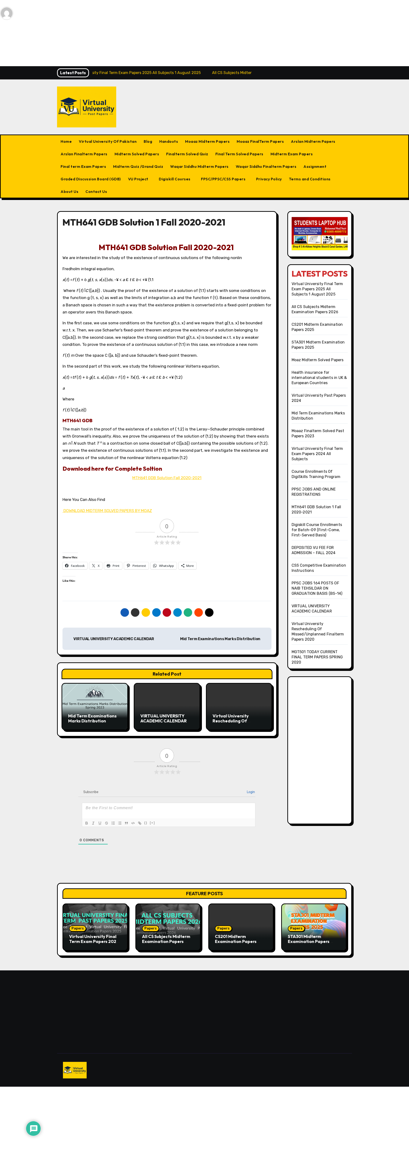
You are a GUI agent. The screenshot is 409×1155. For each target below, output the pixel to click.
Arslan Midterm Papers (313, 141)
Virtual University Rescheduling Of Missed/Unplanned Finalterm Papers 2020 (236, 723)
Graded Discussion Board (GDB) (91, 179)
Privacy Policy (269, 179)
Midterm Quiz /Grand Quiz (138, 166)
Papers (77, 928)
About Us (69, 191)
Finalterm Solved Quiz (187, 154)
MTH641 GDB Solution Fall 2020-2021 (166, 477)
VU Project (138, 179)
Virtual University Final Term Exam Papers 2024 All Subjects (317, 453)
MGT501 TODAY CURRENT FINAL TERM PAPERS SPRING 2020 (317, 657)
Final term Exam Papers (83, 166)
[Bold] (86, 823)
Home (66, 141)
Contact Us (96, 191)
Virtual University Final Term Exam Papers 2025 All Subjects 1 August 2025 (317, 289)
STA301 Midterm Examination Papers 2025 (308, 941)
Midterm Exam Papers (292, 154)
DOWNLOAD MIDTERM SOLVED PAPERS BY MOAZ (107, 510)
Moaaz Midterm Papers (207, 141)
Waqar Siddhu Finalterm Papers (266, 166)
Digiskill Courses (175, 179)
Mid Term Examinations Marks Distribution (220, 639)
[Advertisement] (143, 33)
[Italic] (93, 823)
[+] (152, 823)
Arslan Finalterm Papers (84, 154)
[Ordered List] (113, 823)
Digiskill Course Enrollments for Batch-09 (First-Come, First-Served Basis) (317, 529)
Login (250, 792)
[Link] (139, 823)
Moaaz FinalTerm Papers (260, 141)
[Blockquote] (126, 823)
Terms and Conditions (310, 179)
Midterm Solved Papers (137, 154)
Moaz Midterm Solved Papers (318, 360)
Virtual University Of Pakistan (108, 141)
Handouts (168, 141)
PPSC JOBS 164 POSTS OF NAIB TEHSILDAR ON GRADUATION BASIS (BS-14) (317, 588)
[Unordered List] (119, 823)
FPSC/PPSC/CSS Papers (223, 179)
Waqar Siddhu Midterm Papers (199, 166)
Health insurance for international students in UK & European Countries (319, 377)
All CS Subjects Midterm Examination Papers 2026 (166, 941)
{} (145, 823)
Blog (148, 141)
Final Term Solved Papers (239, 154)
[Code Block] (133, 823)
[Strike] (106, 823)
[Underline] (100, 823)
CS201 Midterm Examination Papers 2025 (236, 941)
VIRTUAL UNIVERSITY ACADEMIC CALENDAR (113, 639)
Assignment (314, 166)
